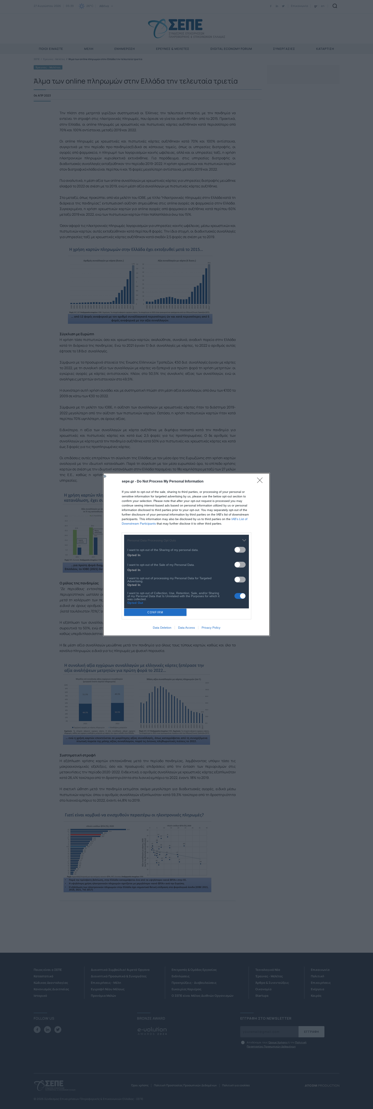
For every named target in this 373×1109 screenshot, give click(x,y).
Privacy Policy (211, 627)
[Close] (261, 482)
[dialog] (186, 554)
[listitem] (186, 540)
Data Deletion (162, 627)
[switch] (240, 550)
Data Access (186, 627)
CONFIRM (155, 612)
